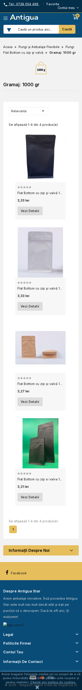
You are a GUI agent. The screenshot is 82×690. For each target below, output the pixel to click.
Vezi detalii (30, 211)
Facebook (19, 573)
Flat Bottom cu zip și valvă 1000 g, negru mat (40, 193)
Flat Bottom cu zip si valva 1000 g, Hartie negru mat (40, 479)
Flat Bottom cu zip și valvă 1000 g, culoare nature (40, 384)
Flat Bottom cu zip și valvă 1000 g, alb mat (40, 288)
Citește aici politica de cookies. (53, 682)
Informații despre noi (29, 550)
